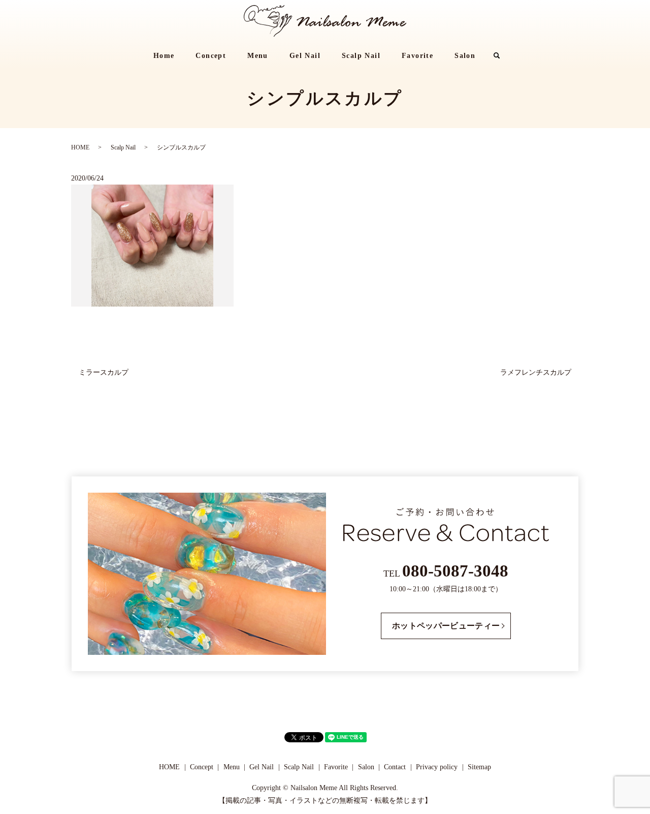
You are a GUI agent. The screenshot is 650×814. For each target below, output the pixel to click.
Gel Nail (304, 55)
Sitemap (479, 767)
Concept (211, 55)
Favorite (417, 55)
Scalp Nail (361, 55)
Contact (395, 767)
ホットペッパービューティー (446, 625)
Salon (464, 55)
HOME (80, 147)
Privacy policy (437, 767)
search (502, 56)
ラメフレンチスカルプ (535, 372)
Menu (257, 55)
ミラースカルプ (103, 372)
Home (164, 55)
